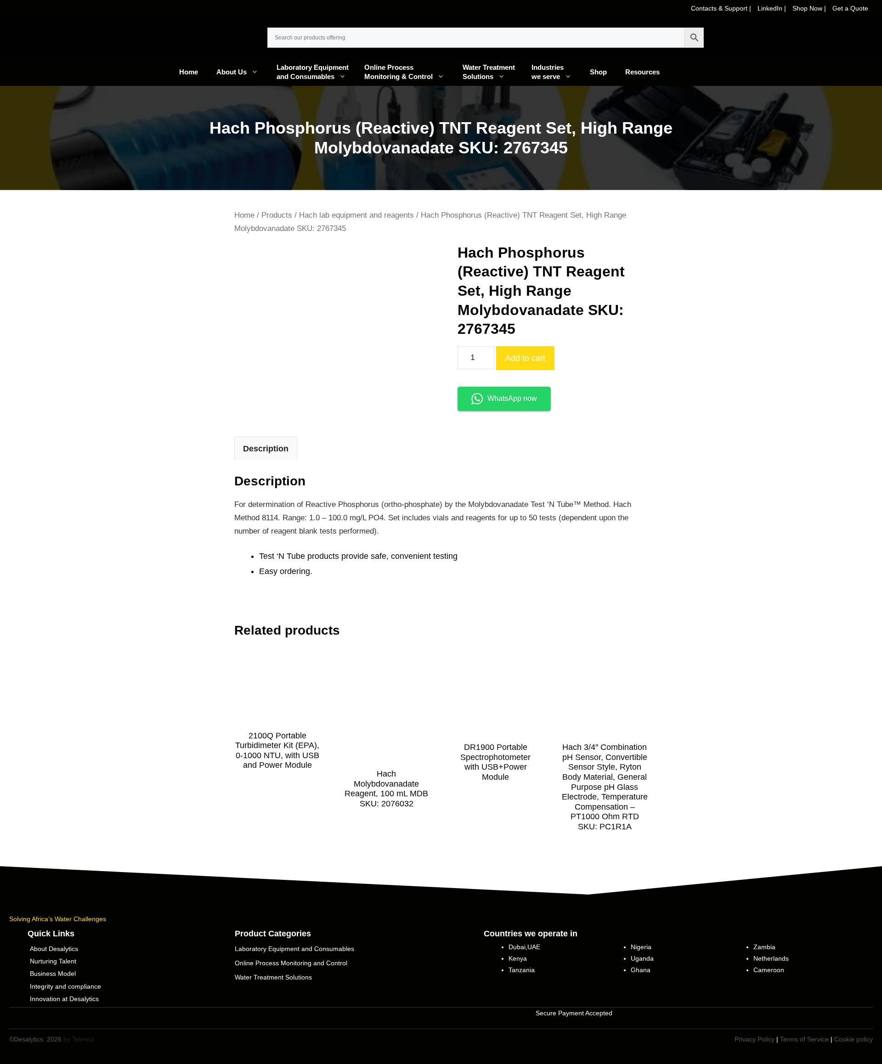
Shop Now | (810, 8)
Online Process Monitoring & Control (398, 71)
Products (276, 215)
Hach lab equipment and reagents (356, 215)
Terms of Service (804, 1039)
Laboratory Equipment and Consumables (315, 71)
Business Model (53, 973)
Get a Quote (850, 8)
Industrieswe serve (547, 71)
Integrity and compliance (65, 986)
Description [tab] (265, 448)
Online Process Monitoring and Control (291, 963)
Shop (598, 72)
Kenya (518, 958)
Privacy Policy (755, 1039)
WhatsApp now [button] (512, 398)
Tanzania (522, 970)
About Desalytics (54, 948)
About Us (231, 72)
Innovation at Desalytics (64, 998)
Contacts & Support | (722, 8)
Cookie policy (853, 1039)
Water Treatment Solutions (492, 71)
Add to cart (525, 358)
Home (188, 72)
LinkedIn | (773, 8)
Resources (642, 72)
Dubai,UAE (524, 947)
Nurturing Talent (53, 961)
